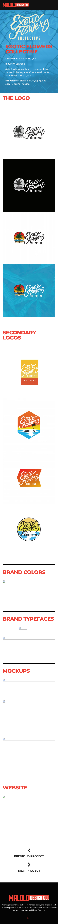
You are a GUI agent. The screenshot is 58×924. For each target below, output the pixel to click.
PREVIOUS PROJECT (29, 856)
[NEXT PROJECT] (29, 864)
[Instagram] (28, 918)
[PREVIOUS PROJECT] (29, 850)
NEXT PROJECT (29, 870)
